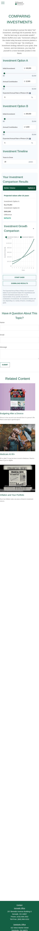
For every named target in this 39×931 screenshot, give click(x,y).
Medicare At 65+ (7, 454)
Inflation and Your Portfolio (12, 495)
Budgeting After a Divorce (11, 413)
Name (2, 322)
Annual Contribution (14, 81)
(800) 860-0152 (23, 919)
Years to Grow (8, 157)
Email (2, 335)
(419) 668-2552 (22, 917)
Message (3, 347)
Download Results (19, 283)
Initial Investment (14, 68)
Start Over (19, 277)
